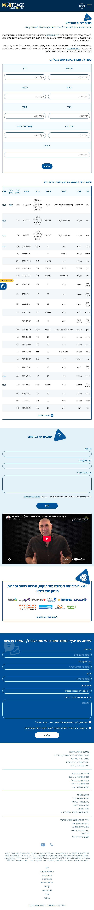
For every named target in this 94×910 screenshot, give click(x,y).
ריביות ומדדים (47, 875)
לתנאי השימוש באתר (31, 496)
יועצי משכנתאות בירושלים (79, 780)
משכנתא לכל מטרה (81, 805)
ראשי (47, 867)
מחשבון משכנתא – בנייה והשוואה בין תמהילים (72, 755)
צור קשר (47, 898)
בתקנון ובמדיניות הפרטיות (36, 728)
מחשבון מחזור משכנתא (80, 758)
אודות (47, 894)
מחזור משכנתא (83, 808)
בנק (25, 68)
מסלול (69, 87)
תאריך (25, 106)
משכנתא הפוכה (83, 794)
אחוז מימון (69, 126)
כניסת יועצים (82, 5)
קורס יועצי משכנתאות (81, 823)
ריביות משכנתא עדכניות (80, 765)
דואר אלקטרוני (85, 661)
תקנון (31, 905)
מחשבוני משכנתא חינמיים (79, 751)
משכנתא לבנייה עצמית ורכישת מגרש (75, 812)
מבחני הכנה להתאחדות (80, 830)
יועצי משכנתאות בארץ (80, 773)
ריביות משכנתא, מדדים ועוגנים (77, 762)
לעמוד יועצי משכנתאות (47, 617)
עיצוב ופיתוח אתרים (53, 905)
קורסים (47, 886)
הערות (47, 145)
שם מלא (69, 68)
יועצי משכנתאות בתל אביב (79, 776)
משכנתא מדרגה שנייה (80, 801)
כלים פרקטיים (47, 879)
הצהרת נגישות (39, 905)
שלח (47, 505)
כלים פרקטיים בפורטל (80, 826)
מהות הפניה (87, 685)
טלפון (89, 673)
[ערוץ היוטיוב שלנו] (43, 845)
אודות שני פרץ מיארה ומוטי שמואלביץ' (74, 819)
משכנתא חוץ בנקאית (81, 798)
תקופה (25, 87)
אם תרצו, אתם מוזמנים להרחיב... (78, 697)
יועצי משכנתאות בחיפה (80, 783)
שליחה (47, 166)
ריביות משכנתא (53, 35)
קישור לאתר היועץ (24, 126)
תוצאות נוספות (43, 415)
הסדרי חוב (85, 833)
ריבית (69, 106)
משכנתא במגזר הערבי (80, 787)
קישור (11, 204)
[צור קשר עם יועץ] (3, 286)
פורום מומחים (47, 890)
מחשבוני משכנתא (47, 871)
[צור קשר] (51, 845)
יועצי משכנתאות (73, 48)
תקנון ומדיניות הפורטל (80, 837)
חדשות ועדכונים (47, 882)
